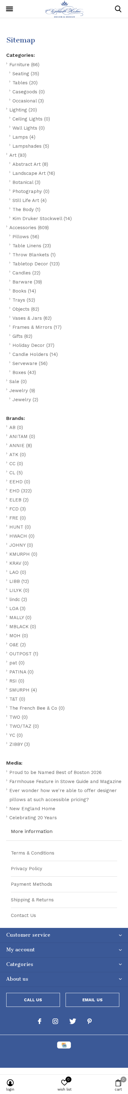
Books (24, 291)
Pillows (25, 236)
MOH (18, 635)
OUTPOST (23, 654)
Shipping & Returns (32, 900)
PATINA (21, 672)
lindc (18, 599)
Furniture (24, 64)
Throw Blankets (34, 255)
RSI (16, 681)
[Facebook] (39, 1021)
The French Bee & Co (37, 708)
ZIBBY (19, 744)
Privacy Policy (26, 868)
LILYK (19, 590)
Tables (25, 83)
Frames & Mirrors (37, 327)
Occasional (28, 101)
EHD (20, 491)
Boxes (24, 372)
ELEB (19, 500)
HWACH (21, 536)
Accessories (29, 227)
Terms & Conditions (32, 853)
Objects (25, 309)
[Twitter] (72, 1021)
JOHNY (21, 545)
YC (16, 735)
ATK (17, 454)
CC (16, 463)
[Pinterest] (89, 1021)
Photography (30, 191)
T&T (17, 699)
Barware (27, 282)
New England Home (32, 808)
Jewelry (22, 390)
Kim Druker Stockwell (42, 218)
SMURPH (23, 690)
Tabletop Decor (36, 264)
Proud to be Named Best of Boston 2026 (55, 772)
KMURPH (23, 554)
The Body (26, 209)
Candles (26, 273)
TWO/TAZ (24, 726)
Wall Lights (28, 128)
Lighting (23, 110)
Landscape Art (33, 173)
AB (16, 427)
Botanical (26, 182)
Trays (23, 300)
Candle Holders (35, 354)
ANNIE (20, 445)
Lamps (23, 137)
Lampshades (30, 146)
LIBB (19, 581)
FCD (17, 509)
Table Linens (31, 246)
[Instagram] (55, 1021)
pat (17, 663)
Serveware (30, 363)
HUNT (20, 527)
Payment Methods (31, 884)
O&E (17, 645)
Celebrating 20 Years (33, 817)
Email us (92, 1000)
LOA (17, 608)
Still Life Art (29, 200)
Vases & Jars (32, 318)
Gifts (22, 336)
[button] (9, 9)
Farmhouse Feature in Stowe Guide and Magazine (65, 781)
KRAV (19, 563)
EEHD (19, 482)
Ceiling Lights (31, 119)
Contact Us (23, 915)
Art (17, 155)
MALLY (20, 617)
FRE (17, 518)
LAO (17, 572)
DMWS (94, 1057)
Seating (25, 73)
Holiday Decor (33, 345)
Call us (33, 1000)
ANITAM (22, 436)
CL (16, 473)
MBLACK (22, 626)
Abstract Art (30, 164)
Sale (18, 381)
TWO (18, 717)
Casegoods (28, 92)
